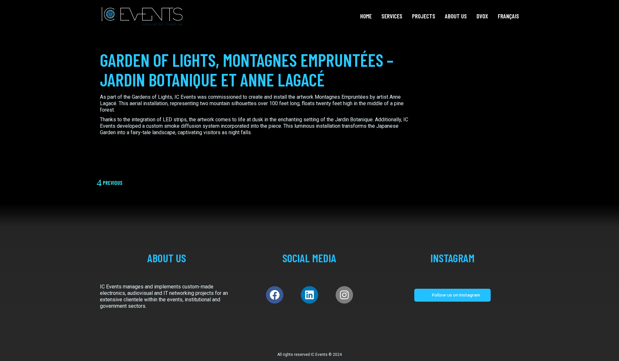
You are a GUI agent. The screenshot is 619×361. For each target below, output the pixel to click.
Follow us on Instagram (456, 295)
